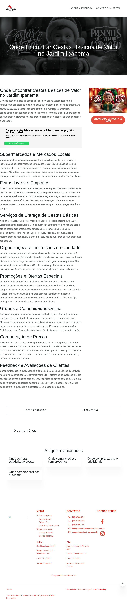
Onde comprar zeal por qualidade (24, 473)
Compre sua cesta (108, 8)
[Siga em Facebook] (102, 521)
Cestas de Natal (46, 536)
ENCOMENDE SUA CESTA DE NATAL (108, 120)
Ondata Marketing (99, 589)
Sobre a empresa (81, 8)
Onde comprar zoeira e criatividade (103, 460)
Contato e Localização (49, 525)
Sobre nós (43, 522)
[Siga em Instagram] (102, 533)
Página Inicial (45, 519)
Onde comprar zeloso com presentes (62, 460)
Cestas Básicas (46, 533)
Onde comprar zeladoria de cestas (21, 460)
